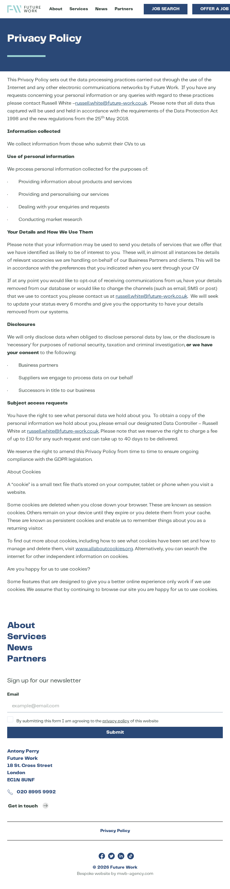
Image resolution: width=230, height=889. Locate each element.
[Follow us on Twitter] (111, 856)
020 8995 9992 (36, 792)
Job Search (165, 9)
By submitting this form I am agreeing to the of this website (87, 721)
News (101, 9)
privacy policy (115, 721)
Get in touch (23, 806)
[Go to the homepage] (24, 9)
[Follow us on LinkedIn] (121, 856)
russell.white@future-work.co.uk (111, 103)
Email (13, 694)
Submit (115, 732)
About (55, 9)
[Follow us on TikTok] (130, 856)
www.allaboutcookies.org (104, 549)
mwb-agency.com (135, 874)
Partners (124, 9)
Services (78, 9)
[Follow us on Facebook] (101, 856)
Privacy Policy (115, 831)
